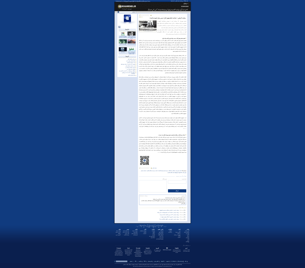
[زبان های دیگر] (186, 6)
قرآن (188, 238)
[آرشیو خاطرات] (161, 10)
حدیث (188, 240)
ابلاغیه (188, 234)
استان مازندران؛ (178, 170)
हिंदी (167, 248)
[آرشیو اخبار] (184, 10)
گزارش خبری (118, 234)
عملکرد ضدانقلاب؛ (171, 170)
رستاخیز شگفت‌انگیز (131, 59)
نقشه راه (187, 233)
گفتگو (154, 232)
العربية (157, 248)
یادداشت (153, 230)
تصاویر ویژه (135, 232)
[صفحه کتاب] (155, 10)
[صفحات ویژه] (134, 1)
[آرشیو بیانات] (177, 10)
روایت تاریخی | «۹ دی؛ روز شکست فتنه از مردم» (169, 214)
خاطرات (170, 229)
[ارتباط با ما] (117, 1)
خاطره (153, 233)
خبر (180, 230)
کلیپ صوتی (127, 233)
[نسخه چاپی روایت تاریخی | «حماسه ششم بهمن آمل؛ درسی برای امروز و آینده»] (151, 15)
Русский (138, 248)
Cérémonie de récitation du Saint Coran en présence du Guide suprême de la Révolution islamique (119, 252)
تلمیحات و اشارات (143, 230)
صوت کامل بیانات (126, 230)
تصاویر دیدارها (135, 230)
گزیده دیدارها (118, 232)
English (177, 248)
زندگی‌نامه (170, 232)
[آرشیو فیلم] (148, 10)
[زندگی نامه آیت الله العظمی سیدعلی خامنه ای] (181, 10)
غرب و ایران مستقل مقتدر (130, 65)
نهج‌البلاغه (187, 241)
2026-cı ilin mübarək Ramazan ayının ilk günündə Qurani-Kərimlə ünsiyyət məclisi (128, 252)
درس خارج (161, 236)
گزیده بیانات (187, 230)
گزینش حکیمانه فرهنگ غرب (130, 67)
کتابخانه (145, 232)
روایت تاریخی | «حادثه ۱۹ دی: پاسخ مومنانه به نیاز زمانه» (168, 212)
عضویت (179, 237)
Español (148, 248)
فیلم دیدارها (118, 230)
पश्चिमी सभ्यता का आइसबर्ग (167, 249)
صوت (128, 229)
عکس (136, 229)
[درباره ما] (185, 6)
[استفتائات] (174, 10)
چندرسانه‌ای (135, 234)
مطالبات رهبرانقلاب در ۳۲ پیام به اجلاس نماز (127, 70)
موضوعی (187, 237)
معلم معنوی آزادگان (131, 75)
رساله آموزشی (160, 233)
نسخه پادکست (126, 234)
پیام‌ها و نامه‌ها (186, 232)
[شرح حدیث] (165, 10)
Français (119, 248)
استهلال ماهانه (160, 234)
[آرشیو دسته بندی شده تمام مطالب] (126, 1)
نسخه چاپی (154, 168)
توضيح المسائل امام (159, 238)
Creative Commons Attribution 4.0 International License (161, 266)
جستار (188, 236)
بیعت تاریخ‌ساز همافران (131, 62)
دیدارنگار (179, 233)
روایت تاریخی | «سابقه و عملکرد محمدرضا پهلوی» (169, 210)
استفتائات (161, 230)
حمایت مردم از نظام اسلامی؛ (152, 170)
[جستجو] (122, 1)
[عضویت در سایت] (130, 1)
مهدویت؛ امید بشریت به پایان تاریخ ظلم (128, 64)
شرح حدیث (161, 237)
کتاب (145, 229)
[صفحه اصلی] (148, 1)
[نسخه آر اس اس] (183, 6)
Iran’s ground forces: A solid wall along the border (177, 251)
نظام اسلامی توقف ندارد (130, 60)
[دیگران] (143, 1)
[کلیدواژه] (139, 1)
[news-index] (127, 25)
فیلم (119, 229)
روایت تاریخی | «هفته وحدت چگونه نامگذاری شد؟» (169, 219)
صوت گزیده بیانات (126, 232)
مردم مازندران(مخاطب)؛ (163, 170)
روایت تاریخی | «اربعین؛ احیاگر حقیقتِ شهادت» (169, 216)
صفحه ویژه (153, 237)
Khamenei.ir (141, 266)
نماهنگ (119, 233)
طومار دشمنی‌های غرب (131, 69)
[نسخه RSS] (118, 26)
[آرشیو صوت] (150, 10)
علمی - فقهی (160, 229)
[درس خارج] (170, 10)
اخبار (179, 229)
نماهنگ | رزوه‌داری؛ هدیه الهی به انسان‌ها (179, 1)
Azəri (128, 248)
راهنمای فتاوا (161, 232)
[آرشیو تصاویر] (153, 10)
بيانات (188, 229)
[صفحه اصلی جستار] (159, 10)
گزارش (153, 234)
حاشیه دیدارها (178, 232)
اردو (186, 248)
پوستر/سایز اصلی (134, 233)
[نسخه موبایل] (181, 6)
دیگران (153, 229)
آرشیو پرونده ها (152, 236)
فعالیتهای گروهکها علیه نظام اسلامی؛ (174, 172)
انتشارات (144, 233)
